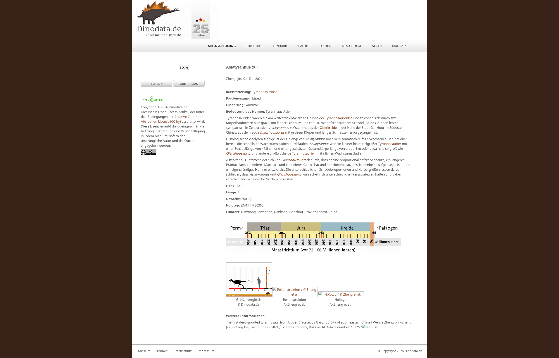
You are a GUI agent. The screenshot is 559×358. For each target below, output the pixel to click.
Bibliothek (254, 46)
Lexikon (325, 46)
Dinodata (399, 46)
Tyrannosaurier (389, 143)
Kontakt (161, 351)
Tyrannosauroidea (338, 118)
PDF (374, 327)
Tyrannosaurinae (264, 92)
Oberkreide (328, 127)
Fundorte (280, 46)
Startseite (143, 351)
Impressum (206, 351)
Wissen (376, 46)
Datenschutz (182, 351)
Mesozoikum (351, 46)
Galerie (303, 46)
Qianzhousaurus (272, 132)
